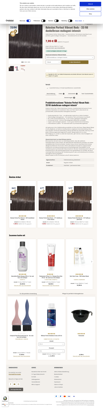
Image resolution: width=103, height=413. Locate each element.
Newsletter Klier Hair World (39, 371)
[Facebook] (10, 384)
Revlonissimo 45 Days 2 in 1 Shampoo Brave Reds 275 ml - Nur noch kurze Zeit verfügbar (50, 276)
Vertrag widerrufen (16, 389)
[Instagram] (18, 384)
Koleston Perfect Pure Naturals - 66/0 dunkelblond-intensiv (22, 218)
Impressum (57, 382)
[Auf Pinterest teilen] (52, 71)
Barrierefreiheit (58, 374)
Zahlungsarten (36, 379)
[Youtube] (14, 384)
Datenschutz (57, 379)
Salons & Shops (58, 384)
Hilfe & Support (36, 384)
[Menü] (8, 396)
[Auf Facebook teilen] (47, 71)
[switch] (43, 21)
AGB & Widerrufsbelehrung (61, 371)
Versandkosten (36, 382)
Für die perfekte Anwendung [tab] (28, 293)
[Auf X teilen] (50, 71)
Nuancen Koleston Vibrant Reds (56, 55)
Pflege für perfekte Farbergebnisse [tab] (72, 293)
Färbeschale (81, 335)
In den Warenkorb (74, 62)
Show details (78, 20)
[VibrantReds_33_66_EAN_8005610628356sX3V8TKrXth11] (26, 41)
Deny (90, 14)
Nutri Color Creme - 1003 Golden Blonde (79, 276)
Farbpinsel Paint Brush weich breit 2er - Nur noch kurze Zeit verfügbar (21, 336)
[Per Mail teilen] (55, 71)
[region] (25, 45)
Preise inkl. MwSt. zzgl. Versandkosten (55, 48)
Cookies (56, 377)
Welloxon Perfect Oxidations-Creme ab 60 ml (51, 335)
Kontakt (34, 377)
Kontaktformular (15, 374)
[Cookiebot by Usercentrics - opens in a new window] (9, 21)
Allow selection (90, 9)
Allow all (90, 4)
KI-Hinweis (11, 402)
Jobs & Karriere (58, 387)
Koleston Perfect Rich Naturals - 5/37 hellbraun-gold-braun (79, 218)
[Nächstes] (39, 41)
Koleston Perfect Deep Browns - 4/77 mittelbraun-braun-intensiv (51, 218)
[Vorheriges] (11, 41)
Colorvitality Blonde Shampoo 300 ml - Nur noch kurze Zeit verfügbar (22, 276)
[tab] (51, 93)
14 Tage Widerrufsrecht (38, 374)
